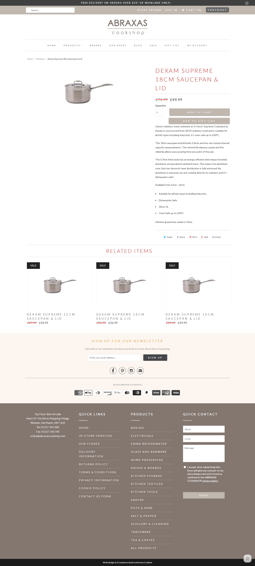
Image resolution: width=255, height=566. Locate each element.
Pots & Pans (142, 507)
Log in (171, 9)
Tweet (169, 237)
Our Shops (118, 45)
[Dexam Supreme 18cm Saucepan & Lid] (88, 91)
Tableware (141, 531)
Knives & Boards (146, 467)
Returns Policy (93, 464)
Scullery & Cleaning (150, 523)
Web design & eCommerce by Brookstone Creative (127, 562)
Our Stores (89, 443)
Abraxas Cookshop (131, 384)
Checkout (217, 9)
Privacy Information (99, 480)
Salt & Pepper (144, 515)
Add (206, 237)
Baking (137, 427)
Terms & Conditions (98, 472)
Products (72, 45)
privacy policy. (210, 480)
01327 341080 (149, 9)
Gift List (172, 45)
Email (217, 237)
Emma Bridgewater (149, 443)
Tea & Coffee (143, 540)
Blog (138, 45)
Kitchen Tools (144, 491)
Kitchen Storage (147, 475)
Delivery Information (91, 454)
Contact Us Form (95, 496)
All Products (143, 548)
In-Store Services (95, 435)
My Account (197, 45)
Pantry (137, 499)
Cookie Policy (92, 488)
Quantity (160, 105)
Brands (96, 45)
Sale (153, 45)
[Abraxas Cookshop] (127, 28)
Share (182, 237)
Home (52, 45)
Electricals (142, 435)
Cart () (193, 9)
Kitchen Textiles (147, 483)
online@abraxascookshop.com (47, 435)
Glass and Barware (149, 451)
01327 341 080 (50, 427)
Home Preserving (147, 459)
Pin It (194, 237)
